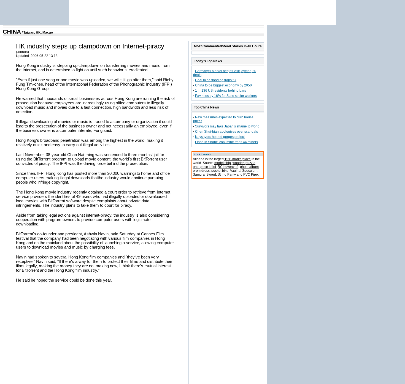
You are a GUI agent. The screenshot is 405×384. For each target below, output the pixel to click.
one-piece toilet (204, 167)
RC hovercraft (228, 167)
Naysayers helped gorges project (220, 137)
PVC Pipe (250, 174)
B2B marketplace (237, 159)
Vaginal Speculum (243, 171)
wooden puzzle (244, 163)
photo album (249, 167)
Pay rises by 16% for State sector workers (226, 96)
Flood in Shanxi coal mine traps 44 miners (226, 142)
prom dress (201, 171)
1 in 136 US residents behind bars (220, 90)
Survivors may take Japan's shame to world (227, 126)
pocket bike (219, 171)
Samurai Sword (204, 174)
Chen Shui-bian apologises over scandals (226, 132)
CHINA (12, 31)
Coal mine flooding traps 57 (215, 80)
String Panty (227, 174)
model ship (222, 163)
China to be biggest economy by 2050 (223, 85)
